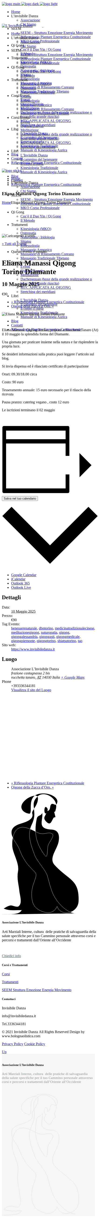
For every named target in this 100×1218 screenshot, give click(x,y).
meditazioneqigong (25, 632)
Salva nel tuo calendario (20, 498)
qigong (64, 632)
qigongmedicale (68, 637)
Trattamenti (10, 982)
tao (80, 641)
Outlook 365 (20, 583)
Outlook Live (21, 587)
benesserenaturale (24, 628)
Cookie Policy (34, 1044)
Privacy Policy (12, 1044)
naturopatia (49, 632)
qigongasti (46, 637)
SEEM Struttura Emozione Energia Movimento (36, 990)
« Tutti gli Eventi (14, 244)
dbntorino (46, 628)
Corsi (6, 974)
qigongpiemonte (23, 641)
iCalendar (18, 579)
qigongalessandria (24, 637)
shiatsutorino (66, 641)
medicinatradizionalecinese (74, 628)
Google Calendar (23, 575)
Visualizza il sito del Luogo (31, 690)
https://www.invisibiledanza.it (33, 649)
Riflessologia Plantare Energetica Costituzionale (47, 302)
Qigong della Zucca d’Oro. (32, 306)
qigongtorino (46, 641)
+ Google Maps (72, 677)
